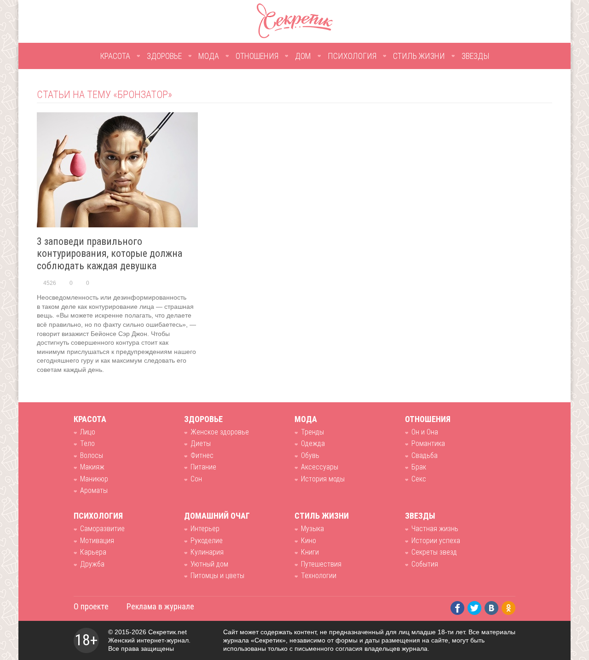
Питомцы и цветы (217, 575)
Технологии (318, 575)
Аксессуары (319, 467)
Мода (208, 56)
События (424, 564)
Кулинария (207, 552)
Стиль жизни (419, 56)
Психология (352, 56)
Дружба (92, 564)
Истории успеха (435, 540)
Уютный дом (209, 564)
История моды (323, 479)
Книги (310, 552)
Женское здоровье (220, 432)
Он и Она (424, 432)
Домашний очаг (217, 516)
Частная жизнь (434, 528)
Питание (203, 467)
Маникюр (94, 479)
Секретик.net (167, 632)
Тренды (312, 432)
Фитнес (202, 455)
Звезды (476, 56)
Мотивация (97, 540)
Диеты (201, 443)
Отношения (257, 56)
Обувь (310, 455)
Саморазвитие (102, 528)
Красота (115, 56)
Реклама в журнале (160, 606)
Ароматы (94, 490)
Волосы (91, 455)
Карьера (93, 552)
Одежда (313, 443)
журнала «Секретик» (254, 640)
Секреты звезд (434, 552)
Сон (196, 479)
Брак (418, 467)
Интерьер (205, 528)
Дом (303, 56)
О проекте (91, 606)
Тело (87, 443)
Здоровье (164, 56)
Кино (308, 540)
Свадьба (424, 455)
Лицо (87, 432)
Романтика (428, 443)
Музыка (312, 528)
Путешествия (321, 564)
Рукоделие (207, 540)
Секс (418, 479)
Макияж (92, 467)
